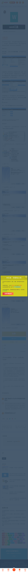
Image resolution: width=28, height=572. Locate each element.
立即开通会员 (8, 293)
